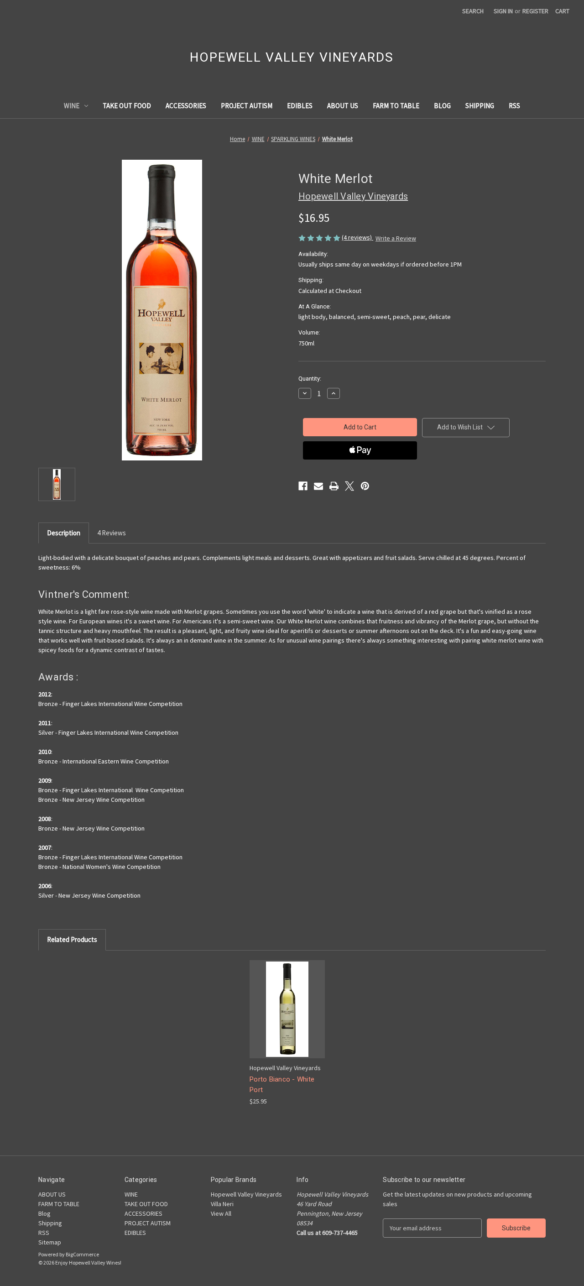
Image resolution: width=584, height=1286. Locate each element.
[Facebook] (303, 486)
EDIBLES (300, 105)
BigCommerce (82, 1254)
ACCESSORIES (186, 105)
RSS (514, 105)
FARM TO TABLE (396, 105)
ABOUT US (342, 105)
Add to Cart (287, 1017)
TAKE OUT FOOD (127, 105)
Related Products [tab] (72, 939)
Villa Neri (222, 1204)
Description (63, 532)
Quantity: (309, 378)
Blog (442, 105)
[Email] (318, 486)
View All (221, 1213)
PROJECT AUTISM (246, 105)
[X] (349, 486)
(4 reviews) (357, 237)
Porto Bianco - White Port (282, 1084)
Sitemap (49, 1242)
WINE (71, 105)
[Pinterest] (365, 486)
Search (473, 11)
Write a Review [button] (395, 238)
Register (535, 11)
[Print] (334, 486)
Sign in (503, 11)
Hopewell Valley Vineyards (246, 1194)
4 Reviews (111, 532)
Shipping (479, 105)
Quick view (286, 1001)
